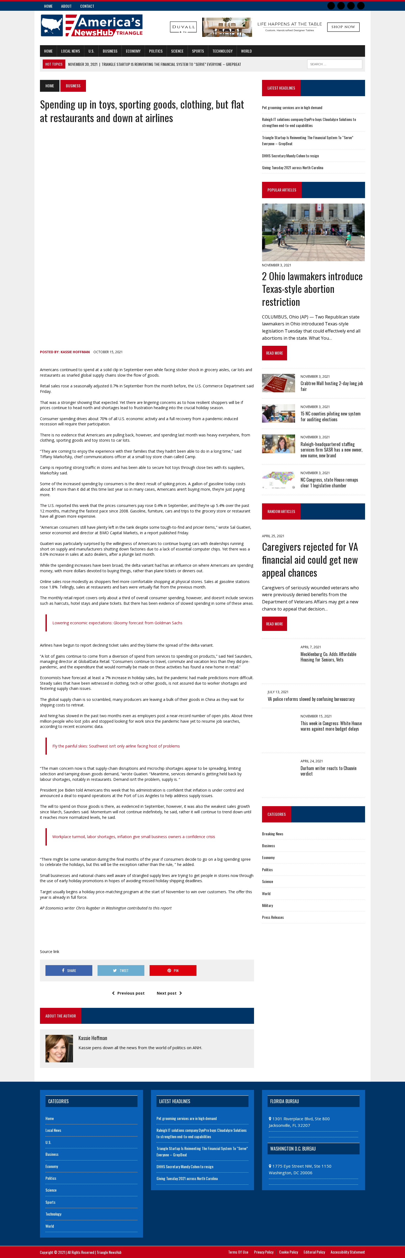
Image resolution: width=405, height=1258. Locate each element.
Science (177, 51)
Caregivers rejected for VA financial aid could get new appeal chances (310, 559)
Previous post (131, 993)
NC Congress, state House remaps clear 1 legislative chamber (329, 482)
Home (48, 6)
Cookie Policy (288, 1252)
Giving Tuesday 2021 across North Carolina (292, 167)
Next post (167, 993)
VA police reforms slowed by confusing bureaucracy (311, 699)
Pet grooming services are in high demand (292, 107)
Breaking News (272, 833)
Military (267, 905)
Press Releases (273, 917)
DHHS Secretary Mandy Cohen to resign (290, 155)
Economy (133, 51)
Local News (70, 51)
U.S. (91, 51)
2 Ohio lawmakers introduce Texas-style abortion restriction (312, 288)
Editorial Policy (314, 1252)
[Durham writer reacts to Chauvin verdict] (278, 788)
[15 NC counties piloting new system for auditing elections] (278, 419)
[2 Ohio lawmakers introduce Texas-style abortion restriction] (313, 258)
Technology (222, 51)
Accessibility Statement (348, 1252)
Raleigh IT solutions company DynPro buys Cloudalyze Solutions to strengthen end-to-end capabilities (309, 122)
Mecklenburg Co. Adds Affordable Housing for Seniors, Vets (328, 657)
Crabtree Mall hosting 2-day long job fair (332, 386)
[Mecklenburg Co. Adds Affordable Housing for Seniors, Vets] (278, 674)
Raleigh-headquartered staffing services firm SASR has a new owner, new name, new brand (331, 450)
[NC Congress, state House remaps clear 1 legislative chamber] (278, 485)
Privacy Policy (263, 1252)
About (66, 6)
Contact (87, 6)
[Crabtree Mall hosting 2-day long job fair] (278, 388)
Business (110, 51)
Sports (198, 51)
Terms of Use (238, 1252)
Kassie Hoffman (75, 352)
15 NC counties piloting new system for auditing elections (331, 416)
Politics (156, 51)
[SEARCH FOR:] (334, 63)
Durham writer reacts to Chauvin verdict (329, 771)
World (246, 51)
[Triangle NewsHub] (91, 25)
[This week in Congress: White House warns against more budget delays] (278, 743)
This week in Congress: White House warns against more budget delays (331, 726)
